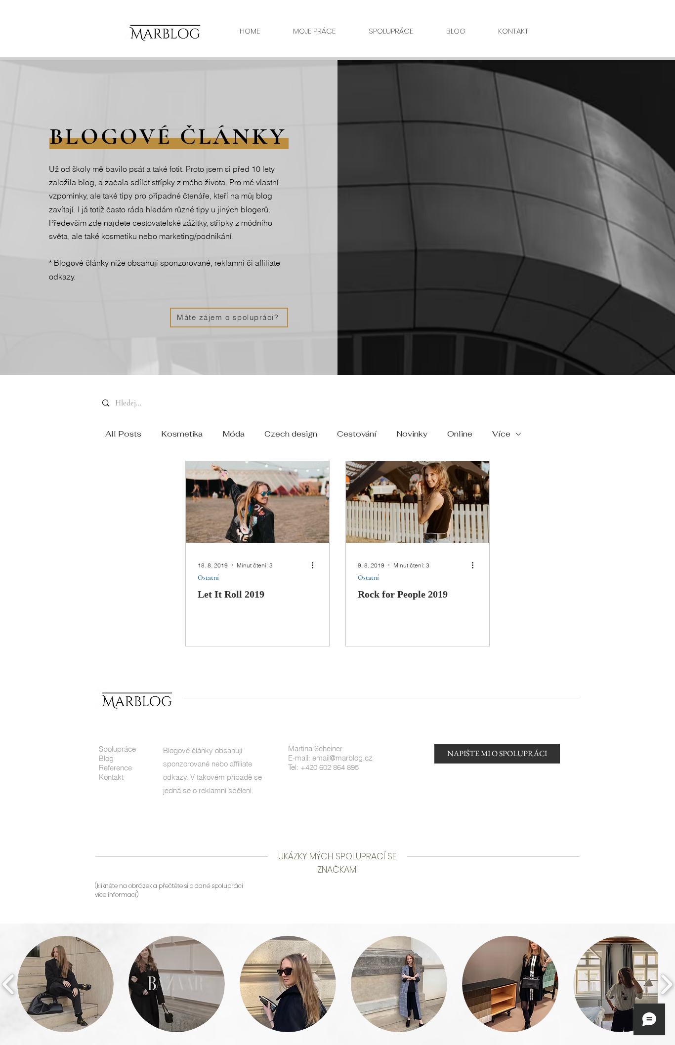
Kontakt (111, 777)
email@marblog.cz (342, 758)
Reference (115, 767)
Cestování (357, 434)
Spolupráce (117, 749)
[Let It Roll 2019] (257, 502)
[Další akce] (316, 565)
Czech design (290, 434)
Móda (233, 434)
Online (459, 434)
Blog (106, 758)
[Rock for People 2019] (417, 502)
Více (501, 434)
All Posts (123, 434)
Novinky (411, 434)
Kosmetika (182, 434)
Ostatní (208, 577)
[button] (65, 984)
